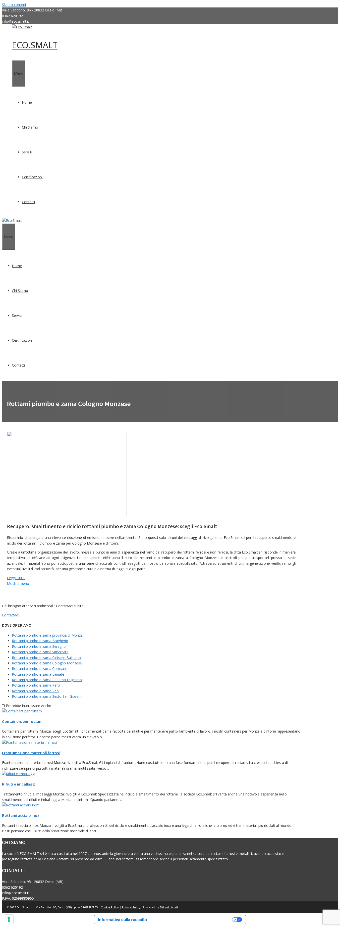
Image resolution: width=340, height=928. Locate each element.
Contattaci (10, 615)
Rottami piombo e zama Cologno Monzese (47, 663)
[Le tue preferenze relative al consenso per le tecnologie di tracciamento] (8, 919)
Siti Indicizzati (169, 907)
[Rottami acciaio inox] (20, 805)
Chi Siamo (30, 127)
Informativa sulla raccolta (122, 919)
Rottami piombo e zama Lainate (38, 674)
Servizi (27, 152)
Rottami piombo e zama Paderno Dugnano (47, 679)
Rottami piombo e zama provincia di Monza (47, 635)
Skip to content (14, 4)
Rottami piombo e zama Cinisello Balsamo (46, 657)
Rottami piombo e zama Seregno (39, 646)
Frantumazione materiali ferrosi (31, 752)
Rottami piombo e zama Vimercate (40, 652)
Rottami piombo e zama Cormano (39, 668)
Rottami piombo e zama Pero (36, 685)
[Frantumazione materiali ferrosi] (29, 742)
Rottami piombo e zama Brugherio (40, 640)
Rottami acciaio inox (20, 815)
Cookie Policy (110, 907)
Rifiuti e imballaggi (19, 784)
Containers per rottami (23, 721)
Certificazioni (32, 177)
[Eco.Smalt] (22, 27)
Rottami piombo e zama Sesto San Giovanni (47, 696)
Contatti (28, 201)
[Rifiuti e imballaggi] (18, 773)
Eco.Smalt (34, 45)
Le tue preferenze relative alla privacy (192, 919)
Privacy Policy (131, 907)
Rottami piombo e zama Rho (35, 691)
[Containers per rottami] (22, 711)
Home (27, 102)
